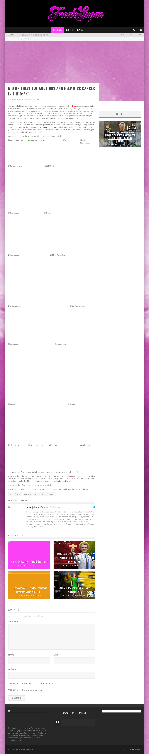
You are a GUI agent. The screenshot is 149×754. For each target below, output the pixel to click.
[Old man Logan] (15, 306)
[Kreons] (12, 404)
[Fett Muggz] (13, 213)
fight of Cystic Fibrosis (62, 481)
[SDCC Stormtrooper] (87, 141)
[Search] (135, 30)
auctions (27, 494)
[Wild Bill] (72, 404)
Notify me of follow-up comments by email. (32, 683)
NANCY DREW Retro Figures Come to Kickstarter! (76, 590)
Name (11, 654)
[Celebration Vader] (78, 306)
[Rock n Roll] (68, 140)
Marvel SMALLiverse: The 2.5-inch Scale (29, 561)
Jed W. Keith (69, 565)
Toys (41, 99)
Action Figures (15, 494)
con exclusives (39, 494)
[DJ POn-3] (49, 166)
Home (10, 39)
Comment (13, 621)
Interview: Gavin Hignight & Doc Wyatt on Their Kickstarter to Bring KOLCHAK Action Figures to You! (75, 557)
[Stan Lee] (52, 445)
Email (56, 654)
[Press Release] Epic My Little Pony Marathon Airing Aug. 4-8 (30, 590)
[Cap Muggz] (13, 255)
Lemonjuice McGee (16, 99)
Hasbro (72, 106)
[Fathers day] (60, 344)
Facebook (124, 35)
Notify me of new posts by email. (26, 690)
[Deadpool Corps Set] (36, 140)
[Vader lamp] (85, 445)
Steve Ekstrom (24, 565)
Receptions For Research (49, 127)
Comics (69, 29)
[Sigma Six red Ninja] (36, 445)
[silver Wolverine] (15, 445)
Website (12, 669)
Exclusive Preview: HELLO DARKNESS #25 (35, 35)
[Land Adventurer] (15, 166)
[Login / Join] (141, 30)
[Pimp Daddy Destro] (16, 140)
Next (138, 134)
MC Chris (69, 478)
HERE (77, 472)
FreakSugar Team (24, 596)
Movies (79, 29)
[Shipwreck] (13, 344)
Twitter (132, 35)
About (140, 35)
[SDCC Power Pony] (58, 255)
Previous (101, 134)
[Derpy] (47, 213)
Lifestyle (57, 29)
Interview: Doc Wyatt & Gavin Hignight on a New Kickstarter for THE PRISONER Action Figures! (120, 136)
